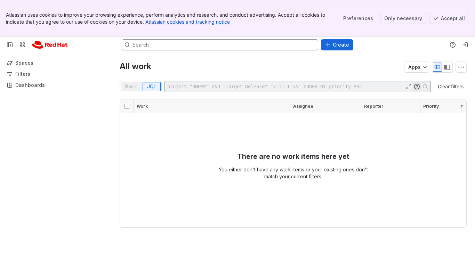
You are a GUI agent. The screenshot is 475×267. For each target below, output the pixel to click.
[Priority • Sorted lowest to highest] (462, 106)
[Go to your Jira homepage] (50, 44)
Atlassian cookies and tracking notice (187, 22)
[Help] (452, 44)
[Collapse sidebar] (9, 44)
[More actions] (461, 67)
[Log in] (465, 44)
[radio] (437, 67)
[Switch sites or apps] (22, 44)
